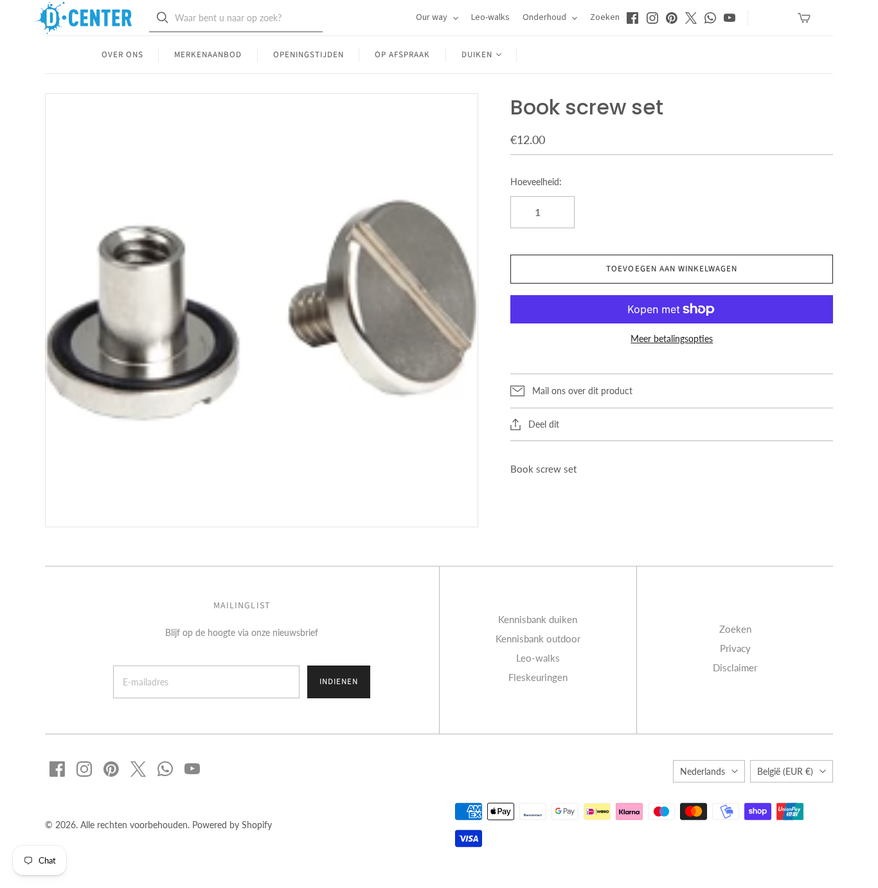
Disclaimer (735, 667)
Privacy (735, 648)
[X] (691, 18)
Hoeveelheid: (536, 181)
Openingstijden (309, 54)
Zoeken (605, 17)
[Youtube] (729, 18)
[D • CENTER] (83, 18)
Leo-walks (490, 17)
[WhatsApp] (710, 18)
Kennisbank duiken (537, 619)
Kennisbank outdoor (538, 638)
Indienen (338, 681)
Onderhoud (545, 17)
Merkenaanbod (208, 54)
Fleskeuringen (538, 677)
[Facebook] (632, 18)
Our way (432, 17)
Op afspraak (402, 54)
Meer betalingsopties (672, 338)
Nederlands (702, 771)
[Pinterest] (671, 18)
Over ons (122, 54)
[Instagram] (652, 18)
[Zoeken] (162, 18)
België (785, 771)
